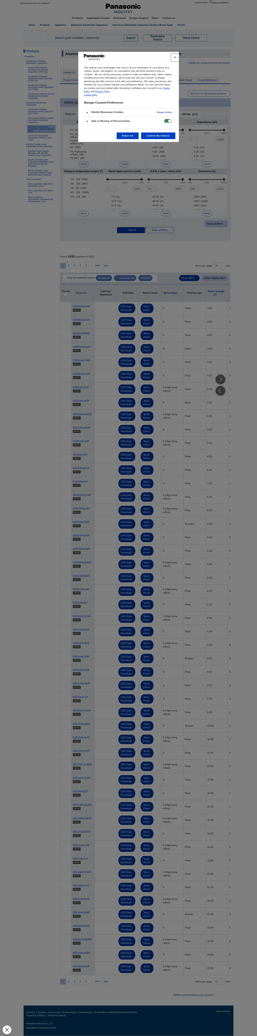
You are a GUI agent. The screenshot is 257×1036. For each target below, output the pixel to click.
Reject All (127, 136)
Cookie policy (91, 95)
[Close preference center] (175, 57)
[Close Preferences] (7, 1030)
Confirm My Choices (158, 136)
